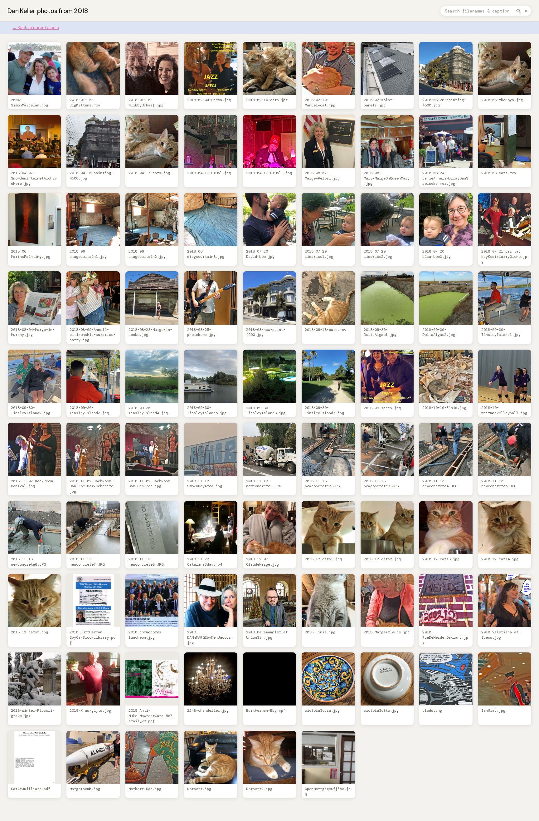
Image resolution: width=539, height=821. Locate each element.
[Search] (518, 11)
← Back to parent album (35, 27)
